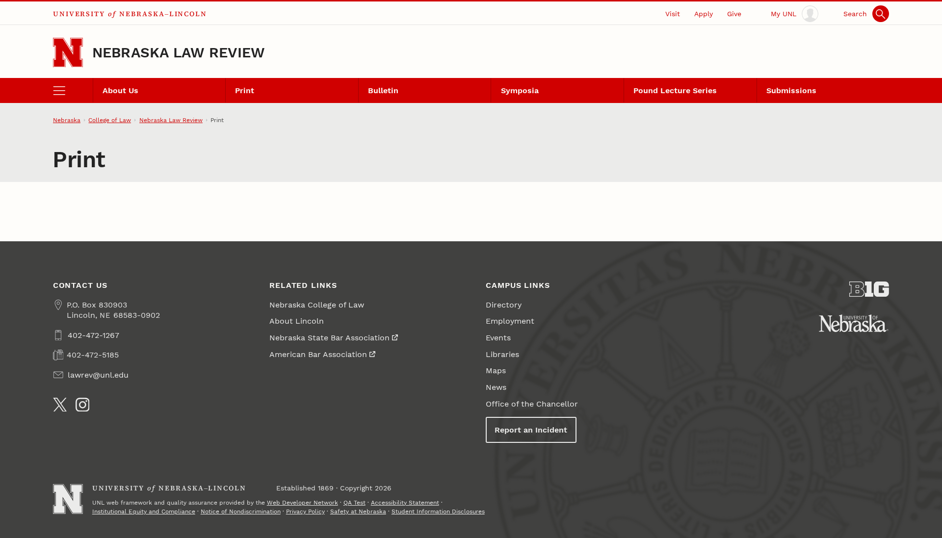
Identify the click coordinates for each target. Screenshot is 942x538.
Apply (703, 14)
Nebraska (66, 120)
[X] (60, 405)
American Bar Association (318, 354)
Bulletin (383, 90)
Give (734, 14)
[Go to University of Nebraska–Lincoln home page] (68, 53)
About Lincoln (296, 321)
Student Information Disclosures (438, 511)
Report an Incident (531, 430)
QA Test (354, 502)
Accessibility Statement (405, 502)
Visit (672, 14)
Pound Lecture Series (675, 90)
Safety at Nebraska (358, 511)
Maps (496, 370)
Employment (510, 321)
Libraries (502, 354)
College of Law (109, 120)
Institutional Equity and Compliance (143, 511)
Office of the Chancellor (532, 404)
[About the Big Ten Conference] (869, 289)
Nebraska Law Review (178, 52)
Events (498, 337)
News (496, 387)
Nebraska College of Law (316, 304)
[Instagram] (83, 405)
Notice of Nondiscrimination (241, 511)
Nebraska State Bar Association (329, 337)
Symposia (520, 90)
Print (244, 90)
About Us (120, 90)
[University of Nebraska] (853, 323)
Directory (504, 304)
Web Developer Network (302, 502)
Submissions (791, 90)
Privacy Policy (305, 511)
